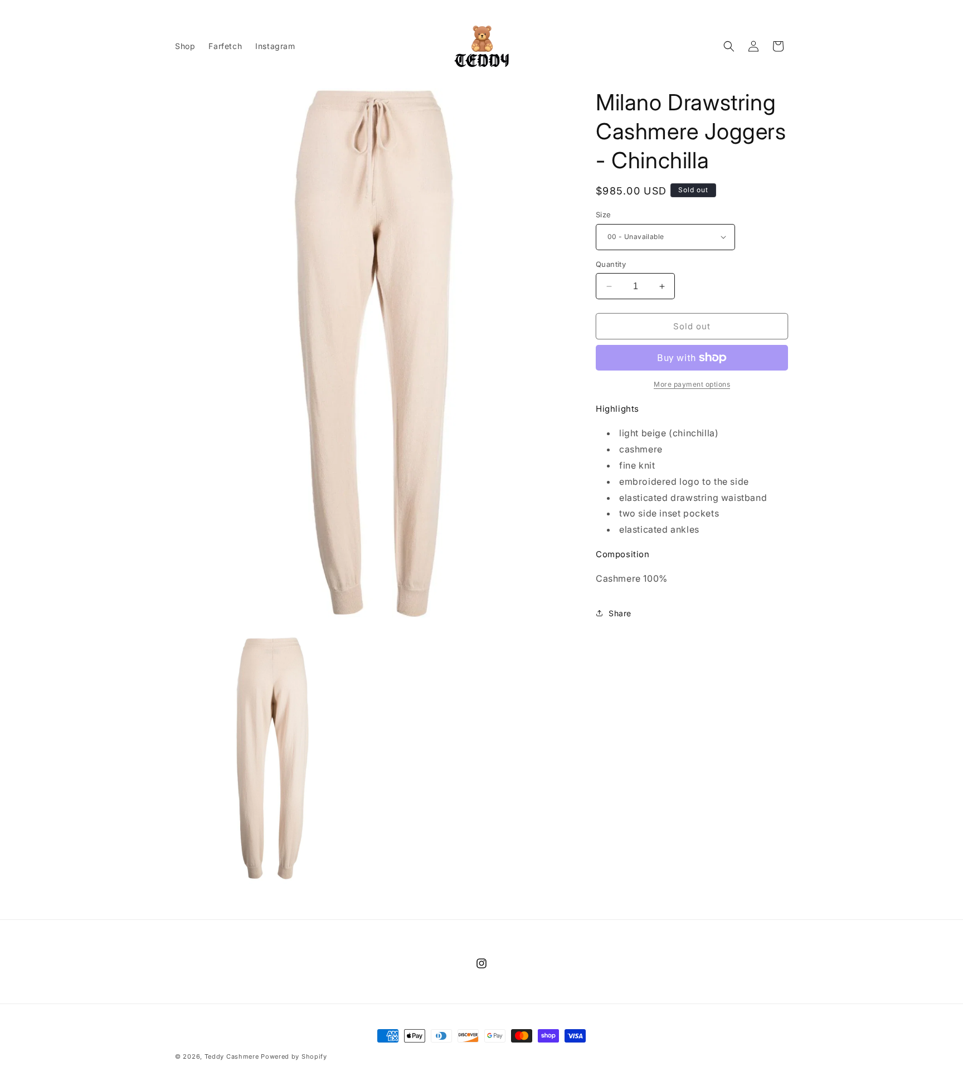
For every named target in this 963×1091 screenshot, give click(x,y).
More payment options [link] (692, 384)
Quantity (611, 264)
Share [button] (620, 613)
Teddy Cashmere (232, 1056)
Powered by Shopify (294, 1056)
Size (603, 214)
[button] (729, 46)
